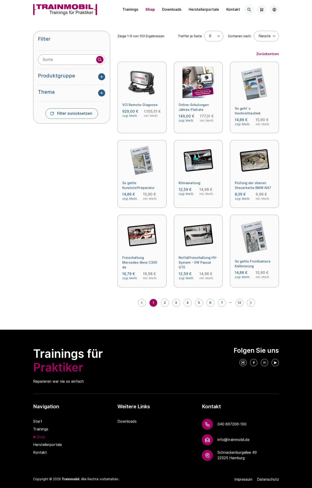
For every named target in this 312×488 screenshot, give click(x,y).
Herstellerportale (204, 9)
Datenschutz (268, 479)
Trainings (130, 9)
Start (37, 421)
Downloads (171, 9)
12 (239, 303)
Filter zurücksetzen (74, 113)
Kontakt (233, 9)
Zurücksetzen (267, 54)
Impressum (243, 479)
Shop (150, 9)
